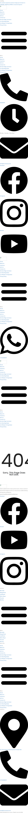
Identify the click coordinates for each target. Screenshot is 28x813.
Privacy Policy (3, 25)
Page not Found (9, 441)
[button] (14, 41)
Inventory (2, 14)
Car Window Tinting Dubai (6, 23)
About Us (2, 12)
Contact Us (2, 17)
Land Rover (2, 594)
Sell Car (2, 15)
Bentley (2, 600)
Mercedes (2, 590)
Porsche (2, 598)
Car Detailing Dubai (4, 21)
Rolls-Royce (3, 596)
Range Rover (3, 592)
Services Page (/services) (5, 19)
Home (1, 10)
